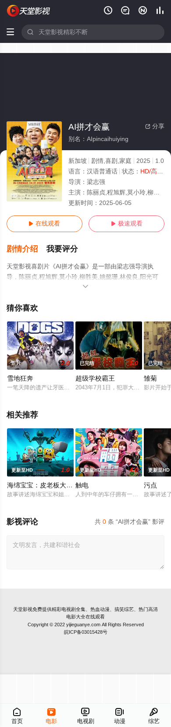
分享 (154, 126)
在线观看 (44, 223)
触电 (82, 485)
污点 (150, 485)
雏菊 (150, 378)
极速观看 (126, 223)
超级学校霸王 (95, 378)
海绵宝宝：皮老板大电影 (43, 485)
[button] (27, 249)
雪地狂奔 (20, 378)
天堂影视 (22, 609)
